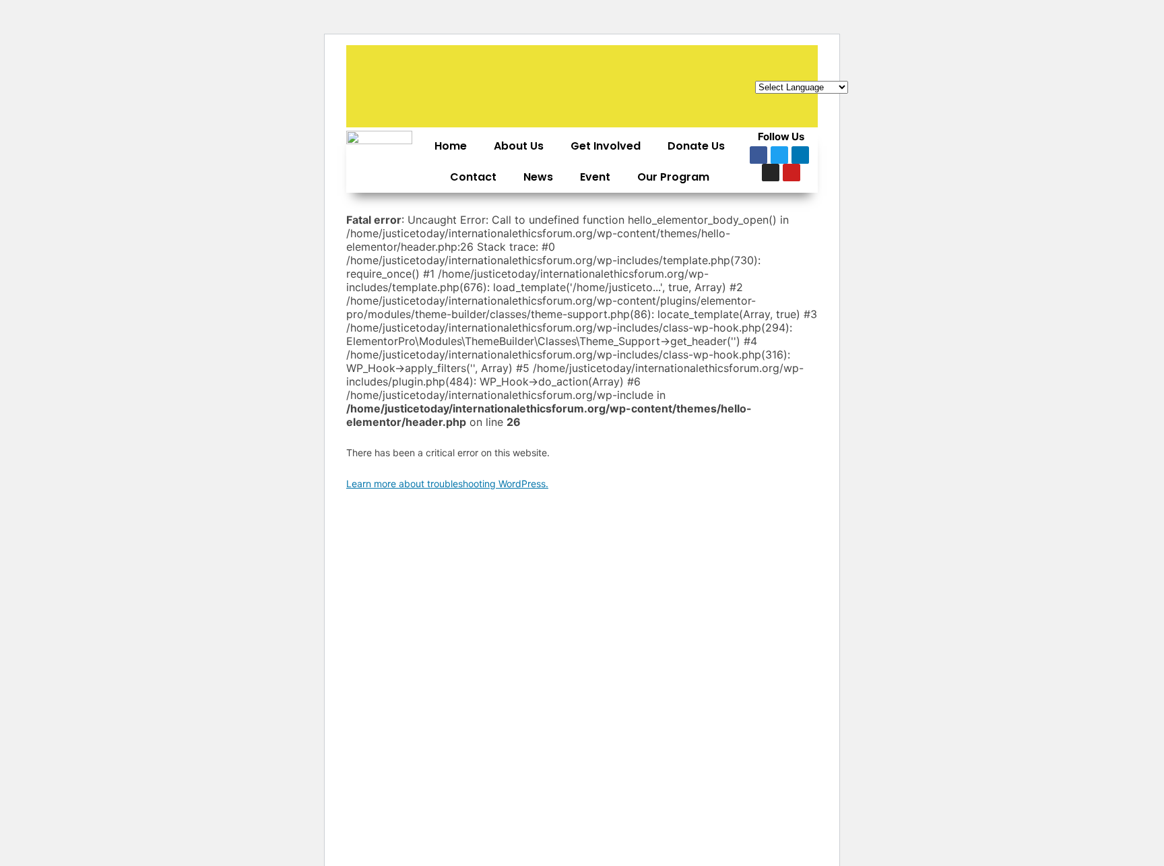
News (538, 177)
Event (595, 177)
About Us (519, 146)
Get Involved (606, 146)
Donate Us (696, 146)
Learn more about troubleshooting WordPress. (447, 483)
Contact (473, 177)
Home (450, 146)
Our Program (673, 177)
